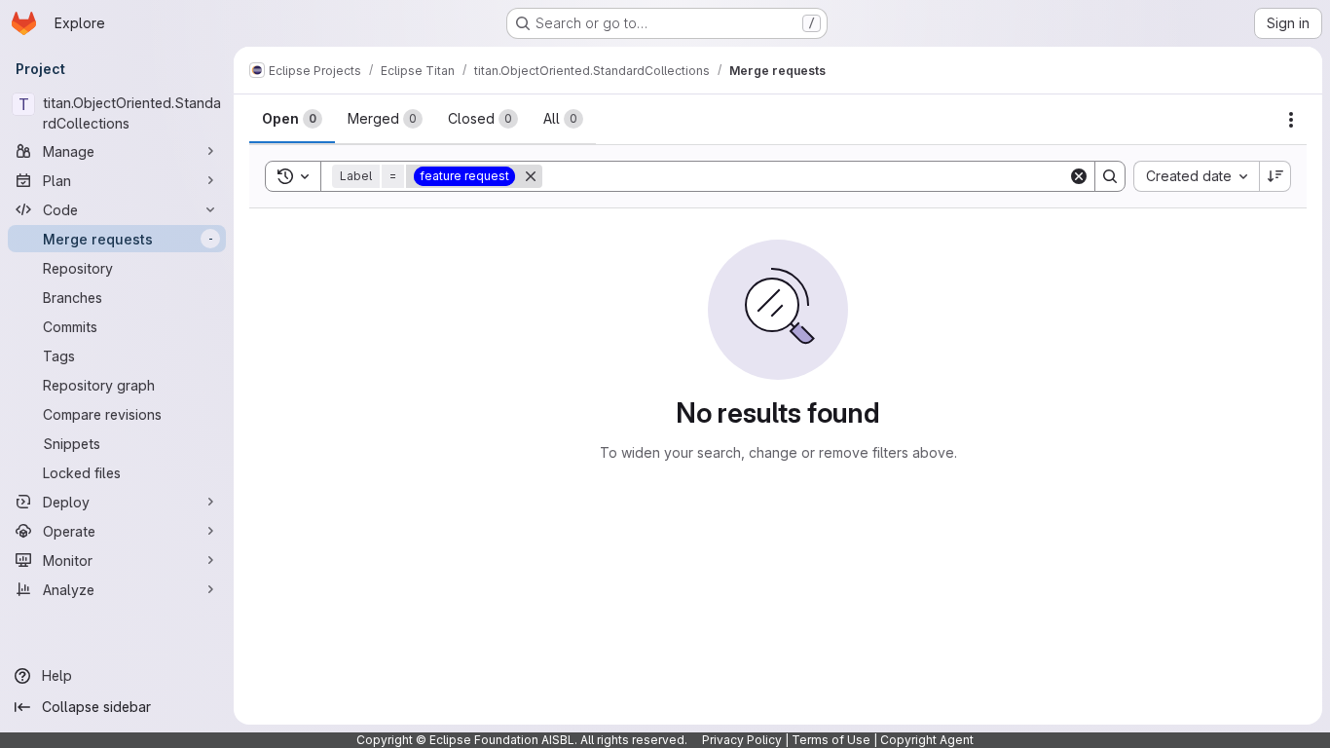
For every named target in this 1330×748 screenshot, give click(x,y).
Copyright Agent (927, 739)
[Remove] (530, 176)
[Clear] (1078, 176)
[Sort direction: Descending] (1275, 176)
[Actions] (1291, 119)
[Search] (1110, 176)
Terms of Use (831, 739)
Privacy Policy (742, 739)
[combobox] (1196, 176)
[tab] (292, 118)
